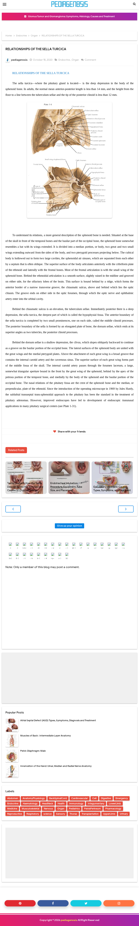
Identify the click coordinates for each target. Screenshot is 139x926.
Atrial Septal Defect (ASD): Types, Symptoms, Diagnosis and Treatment (58, 720)
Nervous (48, 808)
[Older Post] (126, 509)
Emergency (121, 798)
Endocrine (64, 59)
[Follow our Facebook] (53, 903)
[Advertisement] (69, 678)
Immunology (76, 803)
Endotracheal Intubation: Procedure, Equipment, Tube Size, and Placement (66, 487)
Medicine (12, 808)
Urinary (124, 813)
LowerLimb (115, 803)
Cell (94, 798)
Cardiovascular (79, 798)
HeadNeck (47, 803)
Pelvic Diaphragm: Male (33, 750)
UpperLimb (109, 813)
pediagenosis (69, 920)
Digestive (106, 798)
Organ (75, 59)
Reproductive (14, 813)
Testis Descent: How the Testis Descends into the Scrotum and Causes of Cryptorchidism (25, 487)
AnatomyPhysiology (34, 798)
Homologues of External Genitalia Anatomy (71, 16)
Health (61, 803)
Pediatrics (74, 808)
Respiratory (32, 813)
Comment (91, 59)
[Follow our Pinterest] (20, 903)
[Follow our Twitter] (86, 903)
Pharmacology (113, 808)
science (47, 813)
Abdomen (12, 798)
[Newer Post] (13, 509)
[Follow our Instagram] (118, 903)
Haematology (30, 803)
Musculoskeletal (30, 808)
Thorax (73, 813)
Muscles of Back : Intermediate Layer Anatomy (45, 735)
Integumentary (96, 803)
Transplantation (90, 813)
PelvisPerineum (92, 808)
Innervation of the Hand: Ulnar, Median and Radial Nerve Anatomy (56, 766)
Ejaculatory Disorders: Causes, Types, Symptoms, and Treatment (112, 488)
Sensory (60, 813)
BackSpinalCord (58, 798)
